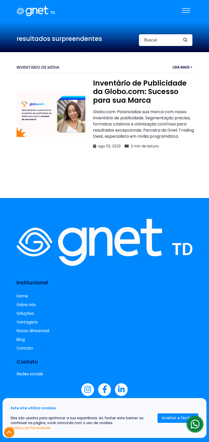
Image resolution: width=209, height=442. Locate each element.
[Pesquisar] (185, 40)
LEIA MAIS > (182, 67)
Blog (21, 339)
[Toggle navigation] (186, 11)
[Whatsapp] (195, 424)
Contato (25, 348)
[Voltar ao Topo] (9, 432)
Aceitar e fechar (178, 418)
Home (22, 296)
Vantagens (27, 322)
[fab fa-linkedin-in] (121, 389)
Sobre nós (26, 304)
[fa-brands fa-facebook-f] (104, 389)
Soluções (25, 313)
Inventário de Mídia (38, 67)
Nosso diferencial (33, 330)
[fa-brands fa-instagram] (87, 389)
